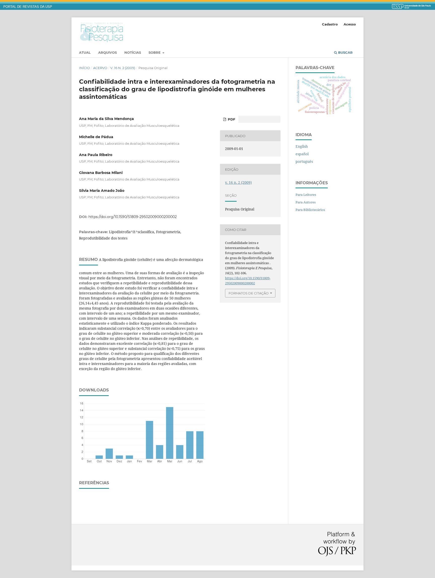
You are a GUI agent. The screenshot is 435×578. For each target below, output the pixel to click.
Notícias (132, 52)
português (304, 161)
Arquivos (107, 52)
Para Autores (306, 202)
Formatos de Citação (249, 293)
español (302, 153)
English (302, 146)
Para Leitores (306, 194)
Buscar (345, 52)
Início (84, 68)
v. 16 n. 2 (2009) (122, 68)
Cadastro (330, 24)
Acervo (100, 68)
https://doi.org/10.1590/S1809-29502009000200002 (132, 217)
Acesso (350, 24)
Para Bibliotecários (310, 209)
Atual (85, 52)
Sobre (155, 52)
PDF (231, 119)
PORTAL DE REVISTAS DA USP (27, 7)
